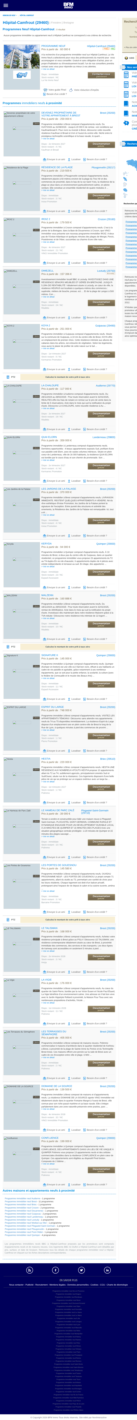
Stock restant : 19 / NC (52, 416)
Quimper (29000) (105, 543)
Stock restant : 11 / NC (52, 686)
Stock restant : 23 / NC (52, 575)
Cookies (94, 1285)
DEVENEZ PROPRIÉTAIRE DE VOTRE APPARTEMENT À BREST (60, 114)
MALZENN (47, 595)
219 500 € (56, 170)
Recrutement (41, 1285)
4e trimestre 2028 (53, 1114)
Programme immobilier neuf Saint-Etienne (68, 1367)
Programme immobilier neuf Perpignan (68, 1355)
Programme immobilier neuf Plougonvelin (24, 1229)
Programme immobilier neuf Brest (21, 1201)
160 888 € (56, 598)
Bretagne (68, 22)
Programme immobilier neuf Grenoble (68, 1309)
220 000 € (56, 762)
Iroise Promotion (49, 201)
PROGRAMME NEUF (53, 45)
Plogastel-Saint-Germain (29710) (95, 811)
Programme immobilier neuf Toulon (68, 1373)
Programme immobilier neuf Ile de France (68, 1395)
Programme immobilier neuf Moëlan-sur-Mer (26, 1223)
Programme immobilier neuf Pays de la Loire (68, 1404)
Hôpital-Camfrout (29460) (101, 46)
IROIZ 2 (45, 219)
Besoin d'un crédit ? (57, 94)
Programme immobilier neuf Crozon (22, 1207)
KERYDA (46, 543)
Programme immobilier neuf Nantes (68, 1340)
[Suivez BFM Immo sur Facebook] (55, 1270)
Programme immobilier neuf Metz (68, 1331)
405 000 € (56, 1037)
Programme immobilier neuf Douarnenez (24, 1211)
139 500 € (56, 1089)
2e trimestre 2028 (53, 956)
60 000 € (55, 49)
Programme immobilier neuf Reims (68, 1358)
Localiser (76, 159)
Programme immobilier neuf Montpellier (68, 1334)
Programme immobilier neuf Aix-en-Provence (68, 1291)
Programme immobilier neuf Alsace (68, 1382)
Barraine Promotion (50, 902)
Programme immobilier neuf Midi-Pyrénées (68, 1398)
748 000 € (56, 710)
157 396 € (56, 274)
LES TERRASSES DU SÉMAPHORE (53, 1033)
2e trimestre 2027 (53, 144)
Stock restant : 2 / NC (51, 1065)
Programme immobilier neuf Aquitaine (68, 1385)
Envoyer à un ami (56, 159)
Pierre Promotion (49, 741)
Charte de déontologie (117, 1285)
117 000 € (56, 389)
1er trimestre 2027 (53, 353)
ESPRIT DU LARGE (52, 706)
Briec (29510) (107, 759)
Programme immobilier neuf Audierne (22, 1198)
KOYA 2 (45, 325)
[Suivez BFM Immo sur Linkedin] (108, 1270)
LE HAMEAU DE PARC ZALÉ (57, 810)
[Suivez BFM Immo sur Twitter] (81, 1270)
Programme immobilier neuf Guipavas (23, 1214)
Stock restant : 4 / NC (51, 147)
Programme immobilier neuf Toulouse (68, 1376)
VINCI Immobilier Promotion (54, 253)
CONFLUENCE (50, 1137)
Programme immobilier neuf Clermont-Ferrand (68, 1303)
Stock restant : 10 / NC (52, 626)
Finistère (56, 22)
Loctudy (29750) (106, 271)
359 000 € (56, 440)
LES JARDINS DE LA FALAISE (58, 488)
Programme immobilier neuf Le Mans (68, 1315)
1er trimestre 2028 (53, 1008)
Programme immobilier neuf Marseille (68, 1328)
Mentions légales (57, 1285)
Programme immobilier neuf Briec (21, 1204)
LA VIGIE (46, 979)
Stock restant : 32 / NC (52, 1117)
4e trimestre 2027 (53, 247)
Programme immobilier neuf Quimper (22, 1235)
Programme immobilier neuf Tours (69, 1379)
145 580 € (56, 868)
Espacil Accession (50, 578)
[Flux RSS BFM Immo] (30, 1270)
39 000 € (55, 813)
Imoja (44, 962)
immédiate (50, 195)
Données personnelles (78, 1285)
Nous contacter (16, 1285)
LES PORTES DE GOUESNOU (59, 865)
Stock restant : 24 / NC (52, 305)
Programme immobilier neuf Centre (68, 1392)
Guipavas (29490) (105, 325)
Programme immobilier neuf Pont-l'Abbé (24, 1232)
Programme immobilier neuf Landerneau (24, 1217)
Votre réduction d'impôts (86, 90)
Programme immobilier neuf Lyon (68, 1325)
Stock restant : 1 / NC (51, 738)
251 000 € (56, 329)
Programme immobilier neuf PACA (68, 1401)
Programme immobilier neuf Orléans (69, 1349)
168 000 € (56, 931)
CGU (102, 1285)
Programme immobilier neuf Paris (68, 1352)
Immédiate (50, 74)
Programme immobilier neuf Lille (68, 1318)
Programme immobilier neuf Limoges (68, 1321)
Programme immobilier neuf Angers (68, 1294)
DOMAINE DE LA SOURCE (56, 1086)
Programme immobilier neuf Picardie (68, 1407)
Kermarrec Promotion (51, 360)
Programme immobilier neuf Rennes (68, 1361)
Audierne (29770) (105, 385)
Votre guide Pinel (57, 90)
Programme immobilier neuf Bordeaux (68, 1297)
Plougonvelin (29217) (103, 167)
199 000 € (56, 1141)
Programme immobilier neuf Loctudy (22, 1220)
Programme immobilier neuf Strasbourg (68, 1370)
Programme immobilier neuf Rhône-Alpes (68, 1410)
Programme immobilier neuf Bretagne (68, 1389)
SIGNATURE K (49, 655)
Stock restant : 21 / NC (52, 250)
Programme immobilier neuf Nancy (68, 1337)
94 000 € (55, 547)
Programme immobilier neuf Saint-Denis (68, 1364)
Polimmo (45, 793)
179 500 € (56, 222)
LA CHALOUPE (50, 385)
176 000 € (56, 983)
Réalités (45, 308)
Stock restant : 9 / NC (51, 356)
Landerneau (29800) (104, 437)
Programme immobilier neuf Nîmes (68, 1346)
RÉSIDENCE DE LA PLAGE (57, 167)
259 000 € (56, 119)
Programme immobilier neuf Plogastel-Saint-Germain (30, 1226)
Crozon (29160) (106, 219)
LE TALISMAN (49, 928)
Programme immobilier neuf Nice (68, 1343)
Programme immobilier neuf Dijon (68, 1306)
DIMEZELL (47, 270)
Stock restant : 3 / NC (51, 198)
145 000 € (56, 658)
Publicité (30, 1285)
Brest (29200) (107, 113)
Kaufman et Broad (50, 150)
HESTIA (45, 758)
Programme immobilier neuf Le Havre (68, 1312)
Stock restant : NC (50, 77)
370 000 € (56, 492)
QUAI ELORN (49, 437)
